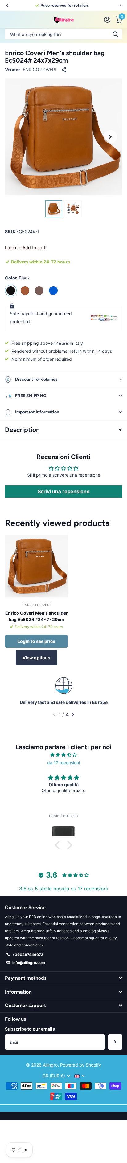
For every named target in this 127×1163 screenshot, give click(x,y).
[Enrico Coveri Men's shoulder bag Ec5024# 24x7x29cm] (36, 566)
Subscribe (115, 1042)
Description (22, 429)
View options (36, 657)
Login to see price (36, 641)
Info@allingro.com (28, 962)
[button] (7, 5)
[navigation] (53, 208)
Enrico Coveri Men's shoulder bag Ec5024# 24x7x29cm (36, 616)
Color (17, 277)
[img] (63, 755)
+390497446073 (27, 954)
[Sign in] (107, 19)
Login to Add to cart (25, 247)
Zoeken (115, 34)
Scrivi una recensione (64, 491)
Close (63, 978)
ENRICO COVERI (39, 69)
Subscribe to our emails (30, 1028)
